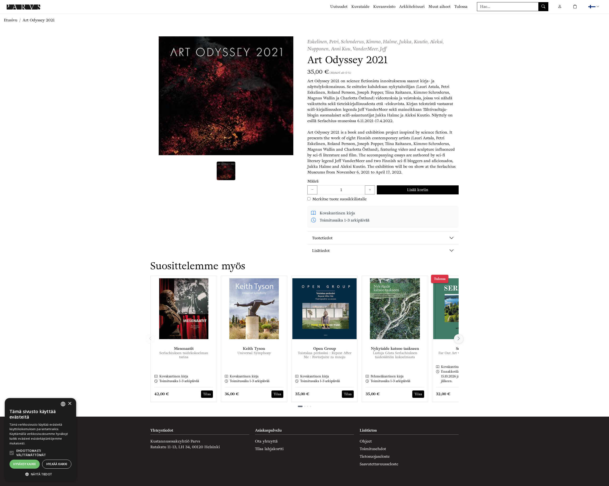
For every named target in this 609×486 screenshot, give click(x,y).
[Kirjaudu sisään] (560, 6)
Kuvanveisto (384, 6)
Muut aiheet (439, 6)
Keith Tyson (254, 348)
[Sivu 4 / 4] (310, 406)
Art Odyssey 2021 (39, 20)
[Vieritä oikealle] (458, 339)
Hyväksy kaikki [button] (24, 464)
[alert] (40, 439)
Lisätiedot (321, 250)
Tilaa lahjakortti (269, 449)
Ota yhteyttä (266, 441)
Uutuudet (339, 6)
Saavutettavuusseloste (379, 464)
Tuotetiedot (322, 238)
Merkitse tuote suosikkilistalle (339, 199)
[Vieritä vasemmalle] (150, 339)
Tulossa (460, 6)
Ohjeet (366, 441)
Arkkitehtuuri (412, 6)
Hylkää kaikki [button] (56, 464)
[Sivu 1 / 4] (300, 406)
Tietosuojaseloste (375, 456)
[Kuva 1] (226, 170)
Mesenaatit (184, 348)
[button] (594, 6)
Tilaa (207, 394)
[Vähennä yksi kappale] (312, 189)
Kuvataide (360, 6)
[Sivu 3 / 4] (307, 406)
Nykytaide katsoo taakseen (395, 348)
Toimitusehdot (373, 449)
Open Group (324, 348)
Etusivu (10, 20)
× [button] (69, 403)
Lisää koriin (417, 189)
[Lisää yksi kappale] (370, 189)
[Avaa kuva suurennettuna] (226, 95)
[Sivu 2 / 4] (304, 406)
